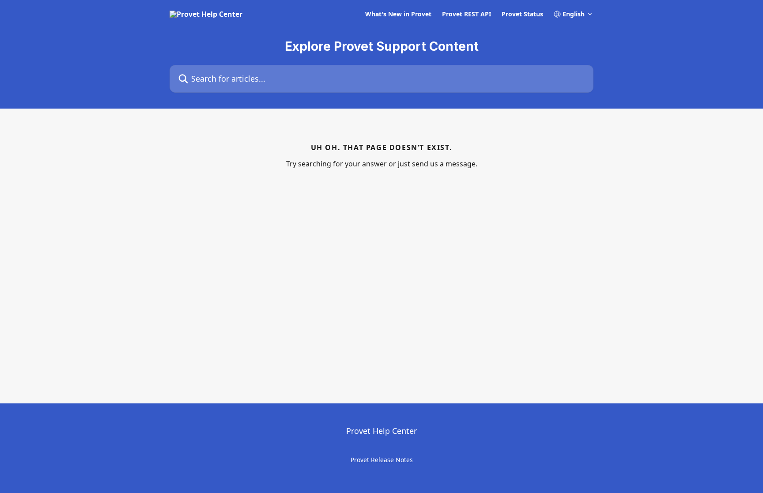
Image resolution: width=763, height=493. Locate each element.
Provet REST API (466, 14)
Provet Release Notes (382, 459)
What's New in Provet (398, 14)
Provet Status (522, 14)
